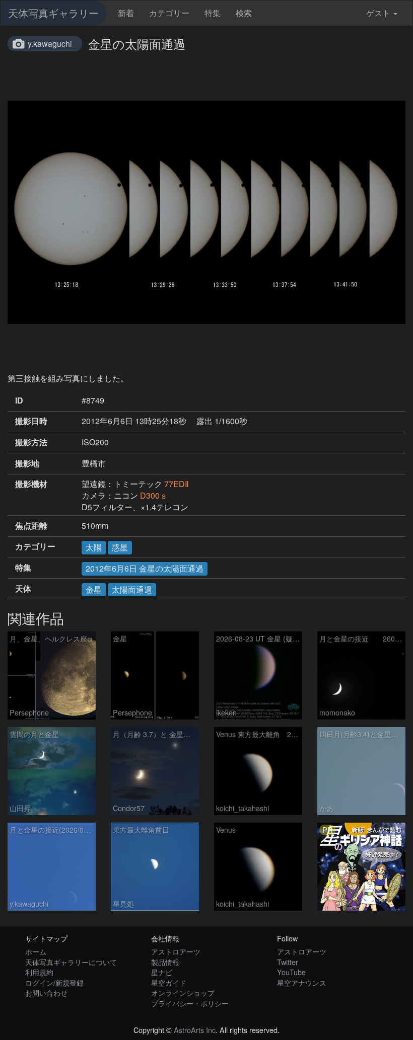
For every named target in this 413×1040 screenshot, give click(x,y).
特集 (212, 13)
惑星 (120, 547)
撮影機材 (31, 484)
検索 (244, 13)
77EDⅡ (176, 484)
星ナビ (161, 972)
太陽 (94, 547)
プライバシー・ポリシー (190, 1003)
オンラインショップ (183, 992)
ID (19, 400)
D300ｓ (154, 495)
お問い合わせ (46, 992)
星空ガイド (168, 982)
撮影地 (27, 463)
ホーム (35, 951)
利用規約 (39, 972)
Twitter (287, 961)
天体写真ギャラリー (53, 13)
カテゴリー (169, 13)
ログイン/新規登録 (54, 982)
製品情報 (165, 961)
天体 (23, 588)
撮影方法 (31, 442)
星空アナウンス (301, 982)
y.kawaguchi (50, 43)
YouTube (291, 972)
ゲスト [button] (378, 13)
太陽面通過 (132, 589)
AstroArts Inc (195, 1029)
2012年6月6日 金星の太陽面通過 (144, 568)
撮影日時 (31, 421)
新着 (126, 13)
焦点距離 (31, 525)
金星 (94, 589)
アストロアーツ (175, 951)
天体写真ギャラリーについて (71, 961)
